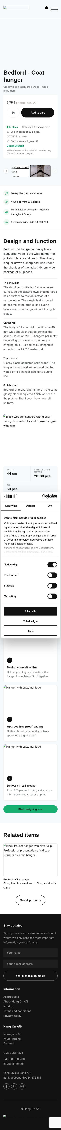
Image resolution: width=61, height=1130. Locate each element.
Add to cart (38, 112)
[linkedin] (14, 1086)
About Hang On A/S (15, 1001)
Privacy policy (12, 1015)
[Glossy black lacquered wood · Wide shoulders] (40, 171)
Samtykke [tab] (11, 505)
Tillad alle (30, 611)
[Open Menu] (54, 9)
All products (11, 996)
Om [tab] (50, 505)
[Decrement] (9, 112)
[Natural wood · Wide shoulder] (18, 171)
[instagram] (22, 1086)
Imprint (7, 1006)
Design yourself (15, 145)
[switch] (52, 575)
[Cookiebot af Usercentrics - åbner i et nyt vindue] (43, 496)
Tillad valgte (30, 621)
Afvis (30, 631)
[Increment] (17, 112)
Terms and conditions (17, 1011)
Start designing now (30, 809)
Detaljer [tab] (30, 505)
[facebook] (6, 1086)
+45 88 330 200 (39, 222)
